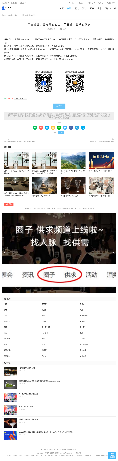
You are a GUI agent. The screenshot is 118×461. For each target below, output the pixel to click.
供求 (99, 8)
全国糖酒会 (8, 350)
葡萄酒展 (83, 356)
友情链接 (69, 449)
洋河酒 (44, 356)
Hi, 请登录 (5, 3)
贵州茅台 (83, 327)
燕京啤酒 (83, 350)
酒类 (107, 8)
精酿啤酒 (7, 321)
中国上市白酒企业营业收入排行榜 (101, 171)
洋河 (43, 339)
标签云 (100, 3)
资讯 (69, 8)
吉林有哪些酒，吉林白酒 (69, 196)
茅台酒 (82, 321)
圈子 (92, 8)
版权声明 (63, 449)
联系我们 (82, 3)
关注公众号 (111, 3)
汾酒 (43, 344)
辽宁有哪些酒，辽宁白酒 (41, 196)
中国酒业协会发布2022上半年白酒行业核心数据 (59, 24)
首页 (61, 8)
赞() (60, 106)
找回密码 (23, 3)
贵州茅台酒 (46, 327)
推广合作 (91, 3)
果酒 (81, 333)
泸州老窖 (45, 333)
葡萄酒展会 (84, 344)
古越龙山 (7, 356)
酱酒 (5, 327)
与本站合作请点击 (20, 98)
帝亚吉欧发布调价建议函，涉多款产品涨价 (19, 142)
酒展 (5, 310)
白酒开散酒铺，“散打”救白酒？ (100, 196)
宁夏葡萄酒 (84, 316)
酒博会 (82, 304)
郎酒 (5, 344)
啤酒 (81, 310)
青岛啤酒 (7, 339)
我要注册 (14, 3)
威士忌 (6, 316)
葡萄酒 (44, 304)
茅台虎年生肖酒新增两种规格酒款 (102, 142)
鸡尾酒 (44, 350)
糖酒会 (44, 310)
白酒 (61, 132)
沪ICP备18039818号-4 (67, 453)
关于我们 (72, 3)
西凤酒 (82, 339)
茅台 (43, 316)
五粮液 (44, 321)
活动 (84, 8)
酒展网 (6, 8)
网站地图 (78, 453)
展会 (77, 8)
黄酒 (5, 333)
